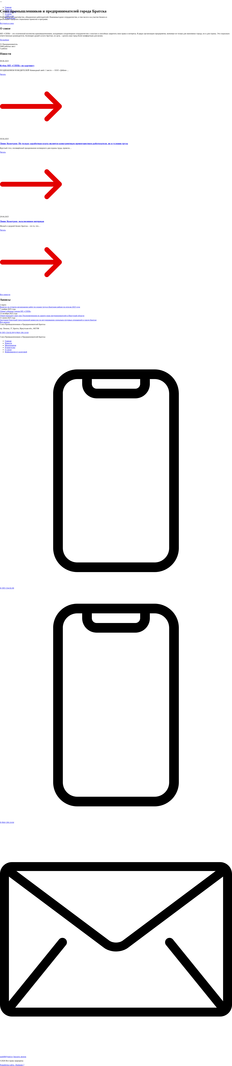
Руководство (10, 347)
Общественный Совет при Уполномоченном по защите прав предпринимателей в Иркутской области (42, 316)
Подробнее (4, 40)
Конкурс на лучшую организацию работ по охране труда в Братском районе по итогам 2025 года (40, 307)
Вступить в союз (7, 23)
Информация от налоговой (16, 352)
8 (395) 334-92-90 (7, 333)
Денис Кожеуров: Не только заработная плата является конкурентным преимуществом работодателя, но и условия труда (64, 143)
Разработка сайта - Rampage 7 (12, 1065)
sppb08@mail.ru (6, 1057)
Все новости (5, 295)
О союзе (8, 14)
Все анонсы (5, 322)
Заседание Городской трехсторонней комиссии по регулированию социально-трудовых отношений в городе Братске (48, 320)
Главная (8, 7)
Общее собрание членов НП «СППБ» (15, 311)
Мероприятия (10, 345)
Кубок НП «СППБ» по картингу (17, 65)
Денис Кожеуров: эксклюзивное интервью (22, 221)
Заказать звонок (19, 1057)
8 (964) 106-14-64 (21, 333)
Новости (8, 343)
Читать (3, 74)
